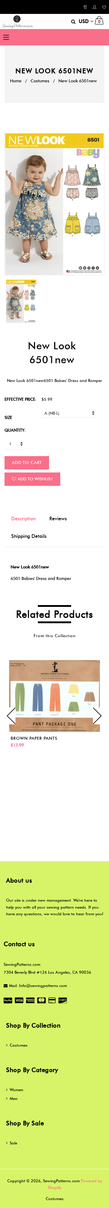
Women (16, 1089)
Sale (13, 1143)
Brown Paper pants (34, 738)
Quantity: (15, 430)
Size (8, 417)
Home (15, 81)
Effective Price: (20, 399)
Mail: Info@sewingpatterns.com (38, 985)
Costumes (40, 81)
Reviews (58, 519)
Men (14, 1098)
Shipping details (29, 536)
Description (23, 519)
